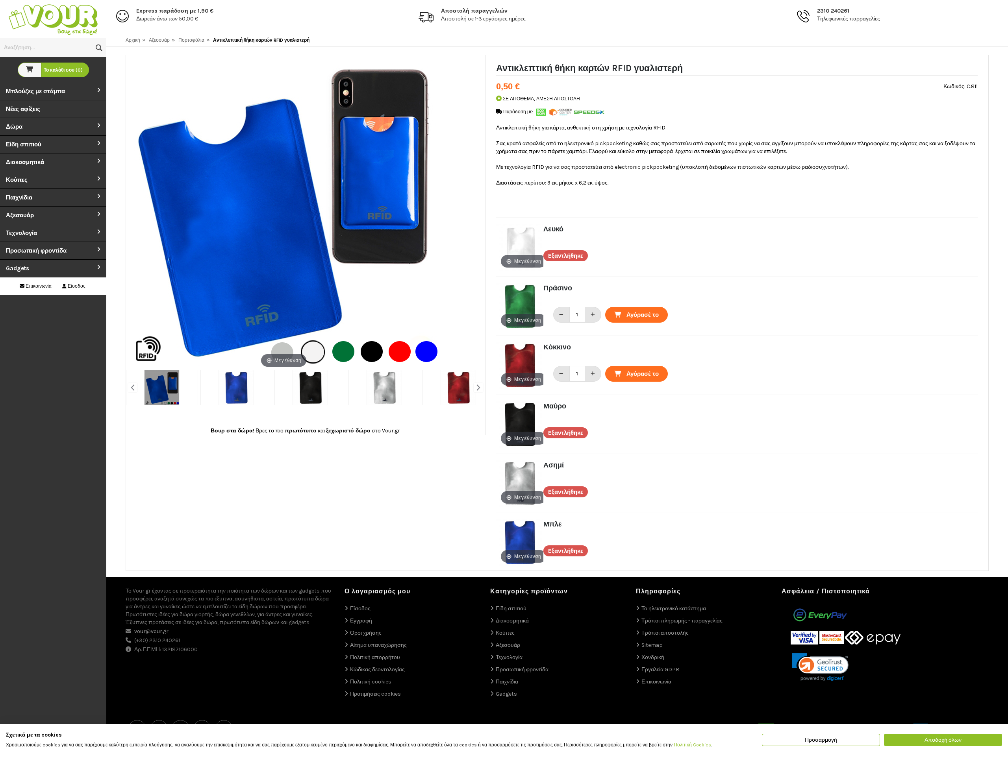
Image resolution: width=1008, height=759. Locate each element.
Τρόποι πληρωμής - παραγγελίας (682, 620)
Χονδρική (652, 657)
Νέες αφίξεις (23, 109)
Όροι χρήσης (366, 633)
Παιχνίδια (19, 197)
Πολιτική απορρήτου (375, 657)
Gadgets (17, 268)
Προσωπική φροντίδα (36, 250)
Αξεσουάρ (20, 215)
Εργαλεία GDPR (660, 669)
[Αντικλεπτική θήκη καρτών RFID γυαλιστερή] (162, 387)
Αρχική (133, 40)
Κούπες (17, 179)
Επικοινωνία (38, 286)
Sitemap (652, 645)
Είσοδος (76, 286)
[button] (99, 47)
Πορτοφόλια (191, 40)
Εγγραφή (361, 620)
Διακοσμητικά (25, 162)
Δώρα (14, 126)
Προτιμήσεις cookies (375, 694)
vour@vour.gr (151, 631)
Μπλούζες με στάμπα (35, 91)
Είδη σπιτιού (23, 144)
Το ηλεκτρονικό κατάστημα (673, 608)
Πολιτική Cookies (692, 745)
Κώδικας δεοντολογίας (377, 669)
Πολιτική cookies (370, 681)
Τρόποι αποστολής (665, 633)
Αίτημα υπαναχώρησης (378, 645)
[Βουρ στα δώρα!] (53, 18)
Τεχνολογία (21, 232)
